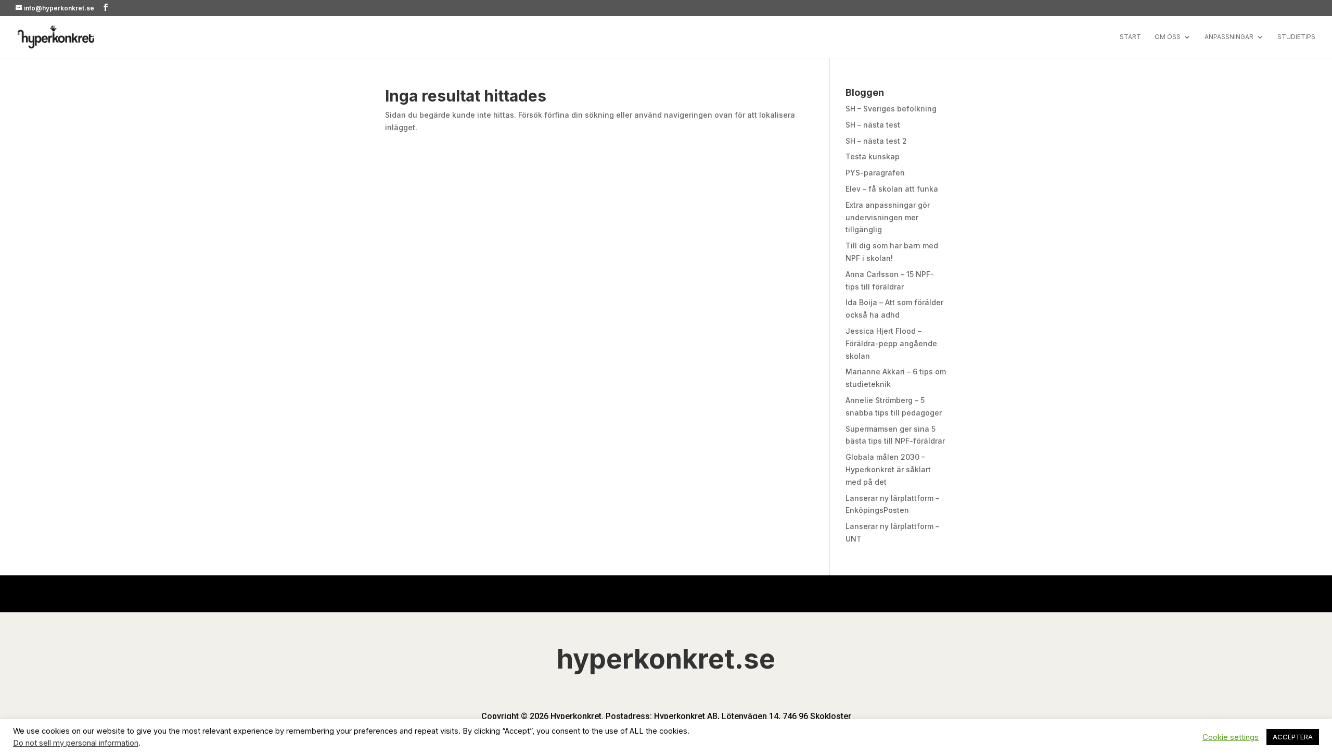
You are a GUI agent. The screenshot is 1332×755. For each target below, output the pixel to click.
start (1130, 37)
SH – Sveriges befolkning (891, 108)
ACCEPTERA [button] (1293, 737)
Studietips (1296, 37)
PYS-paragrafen (875, 172)
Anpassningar (1229, 37)
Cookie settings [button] (1230, 737)
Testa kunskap (873, 156)
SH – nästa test (873, 124)
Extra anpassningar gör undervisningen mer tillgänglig (888, 217)
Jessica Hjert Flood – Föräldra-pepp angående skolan (891, 343)
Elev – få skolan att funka (892, 188)
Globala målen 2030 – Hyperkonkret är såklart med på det (888, 469)
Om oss (1168, 37)
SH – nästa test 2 (876, 140)
